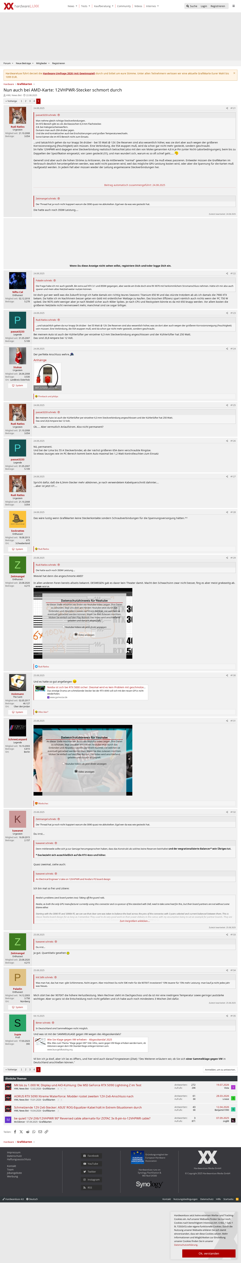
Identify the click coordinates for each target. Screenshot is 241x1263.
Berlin (27, 751)
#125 (233, 405)
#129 (233, 557)
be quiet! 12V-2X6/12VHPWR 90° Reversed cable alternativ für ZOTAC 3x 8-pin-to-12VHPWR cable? (82, 1118)
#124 (233, 348)
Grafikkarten (49, 1088)
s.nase (226, 1099)
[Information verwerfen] (233, 73)
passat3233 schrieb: (46, 115)
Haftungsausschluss (19, 1159)
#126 (233, 440)
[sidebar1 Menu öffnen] (233, 6)
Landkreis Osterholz (20, 379)
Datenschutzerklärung (185, 1244)
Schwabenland (23, 543)
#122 (233, 273)
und (48, 396)
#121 (233, 108)
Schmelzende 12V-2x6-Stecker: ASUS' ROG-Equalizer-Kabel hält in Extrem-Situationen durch (78, 1107)
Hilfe (218, 1199)
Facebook (93, 1155)
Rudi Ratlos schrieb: (46, 319)
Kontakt (11, 1166)
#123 (233, 313)
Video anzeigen (86, 634)
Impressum (13, 1152)
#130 (233, 675)
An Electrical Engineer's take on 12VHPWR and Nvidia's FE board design (73, 879)
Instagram (94, 1179)
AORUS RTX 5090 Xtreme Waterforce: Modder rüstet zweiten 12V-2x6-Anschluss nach (74, 1096)
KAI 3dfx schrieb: (44, 977)
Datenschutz (14, 1156)
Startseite (228, 1199)
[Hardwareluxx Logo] (21, 6)
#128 (233, 512)
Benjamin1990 (222, 1109)
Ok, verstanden (209, 1253)
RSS (90, 1187)
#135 (233, 1015)
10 (65, 1088)
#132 (233, 812)
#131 (233, 720)
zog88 (226, 1121)
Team (10, 1169)
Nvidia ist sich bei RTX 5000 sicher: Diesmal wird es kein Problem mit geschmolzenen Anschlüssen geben (109, 687)
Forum (7, 63)
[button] (77, 6)
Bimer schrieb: (43, 1022)
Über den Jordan (22, 706)
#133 (233, 934)
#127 (233, 476)
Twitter (92, 1171)
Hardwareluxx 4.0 (14, 1199)
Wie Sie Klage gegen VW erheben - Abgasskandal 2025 (79, 1039)
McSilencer (19, 1121)
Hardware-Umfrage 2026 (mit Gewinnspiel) (69, 73)
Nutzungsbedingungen (185, 1199)
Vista (226, 1087)
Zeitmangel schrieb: (46, 198)
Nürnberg (25, 1001)
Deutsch (33, 1199)
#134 (233, 970)
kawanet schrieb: (44, 843)
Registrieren (58, 63)
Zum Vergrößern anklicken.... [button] (135, 921)
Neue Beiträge (23, 63)
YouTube (93, 1163)
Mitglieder (41, 63)
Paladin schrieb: (44, 280)
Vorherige (12, 101)
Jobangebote (14, 1173)
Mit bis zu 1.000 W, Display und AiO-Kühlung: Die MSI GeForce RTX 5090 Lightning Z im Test (77, 1085)
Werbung (12, 1176)
